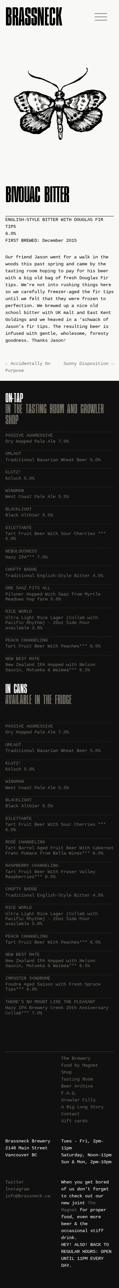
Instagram (17, 1189)
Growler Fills (78, 1100)
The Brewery (75, 1058)
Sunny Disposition (88, 363)
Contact (70, 1114)
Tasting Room (77, 1079)
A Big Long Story (82, 1107)
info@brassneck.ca (27, 1196)
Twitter (14, 1182)
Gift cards (74, 1121)
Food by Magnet (79, 1065)
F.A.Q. (69, 1093)
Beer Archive (77, 1086)
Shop (66, 1072)
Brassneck (33, 16)
